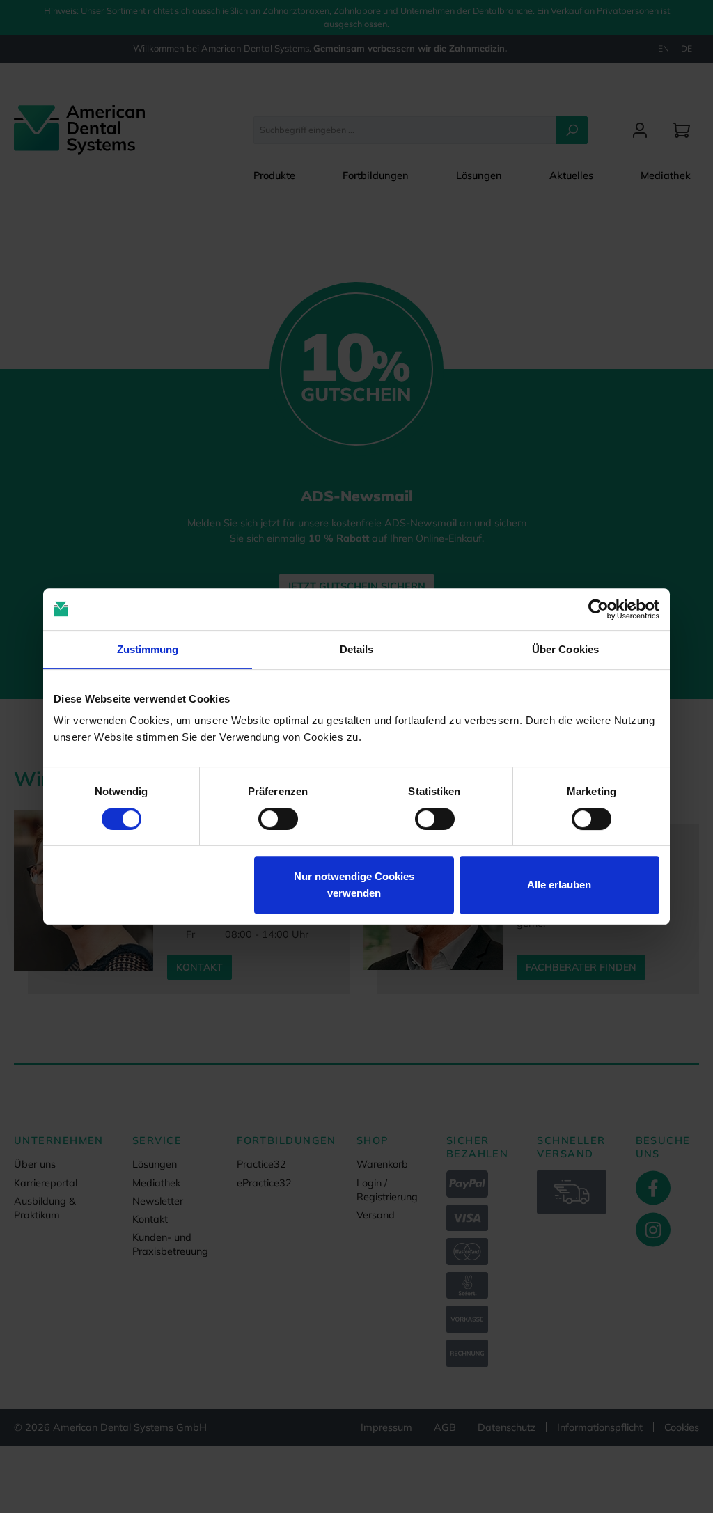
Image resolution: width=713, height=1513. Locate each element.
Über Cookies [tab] (565, 649)
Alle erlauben (559, 885)
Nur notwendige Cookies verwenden (354, 884)
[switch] (278, 819)
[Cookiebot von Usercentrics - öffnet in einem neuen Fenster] (598, 609)
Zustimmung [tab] (148, 649)
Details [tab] (357, 649)
